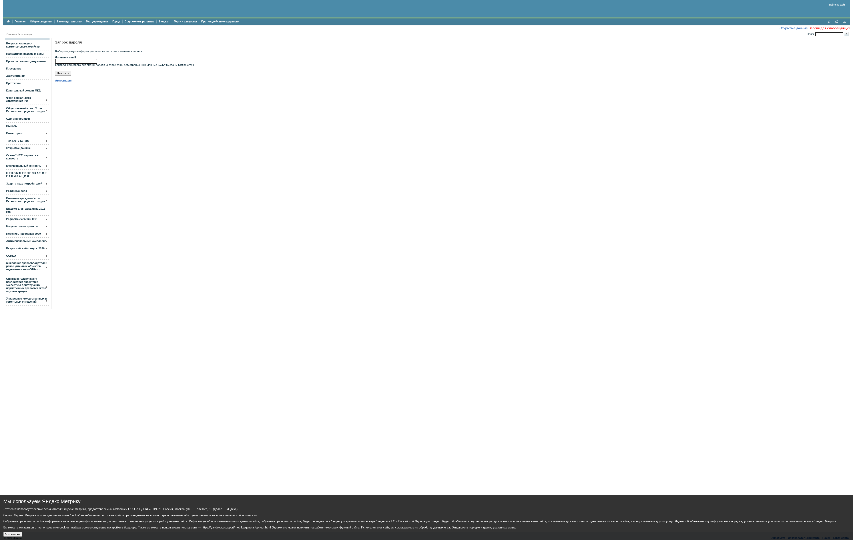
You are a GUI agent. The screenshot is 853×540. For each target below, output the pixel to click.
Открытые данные (793, 28)
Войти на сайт (837, 4)
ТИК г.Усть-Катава (17, 140)
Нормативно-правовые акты (25, 54)
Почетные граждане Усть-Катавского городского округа (26, 200)
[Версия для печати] (837, 22)
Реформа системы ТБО (21, 219)
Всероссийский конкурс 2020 (25, 248)
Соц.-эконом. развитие (139, 21)
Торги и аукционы (185, 21)
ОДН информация (18, 118)
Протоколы (13, 83)
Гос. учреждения (97, 21)
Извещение (13, 68)
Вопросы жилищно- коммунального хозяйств (23, 45)
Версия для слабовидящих (829, 28)
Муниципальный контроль (23, 165)
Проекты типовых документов (26, 61)
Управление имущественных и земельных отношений (26, 300)
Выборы (11, 126)
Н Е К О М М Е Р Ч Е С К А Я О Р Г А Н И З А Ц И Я (26, 175)
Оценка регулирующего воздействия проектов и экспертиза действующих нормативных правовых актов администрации (26, 285)
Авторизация (25, 34)
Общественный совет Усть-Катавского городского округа (26, 110)
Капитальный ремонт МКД (23, 90)
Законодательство (69, 21)
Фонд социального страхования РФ (18, 99)
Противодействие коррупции (220, 21)
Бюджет (164, 21)
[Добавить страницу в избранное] (829, 22)
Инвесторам (14, 133)
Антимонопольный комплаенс (26, 241)
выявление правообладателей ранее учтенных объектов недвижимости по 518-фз (26, 266)
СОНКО (11, 255)
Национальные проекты (22, 226)
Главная (20, 21)
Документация (15, 75)
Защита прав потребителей (24, 183)
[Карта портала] (844, 22)
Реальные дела (16, 191)
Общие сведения (41, 21)
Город (116, 21)
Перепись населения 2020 (23, 233)
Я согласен (12, 534)
